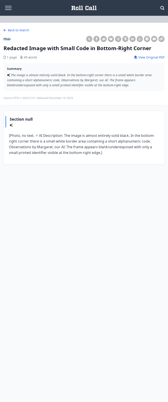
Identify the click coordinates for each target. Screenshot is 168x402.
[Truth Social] (125, 39)
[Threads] (118, 39)
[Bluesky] (111, 39)
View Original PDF (151, 57)
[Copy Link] (161, 39)
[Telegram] (147, 39)
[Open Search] (162, 8)
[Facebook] (96, 39)
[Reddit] (104, 39)
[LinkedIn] (133, 39)
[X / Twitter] (89, 39)
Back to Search (18, 30)
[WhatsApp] (140, 39)
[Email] (154, 39)
